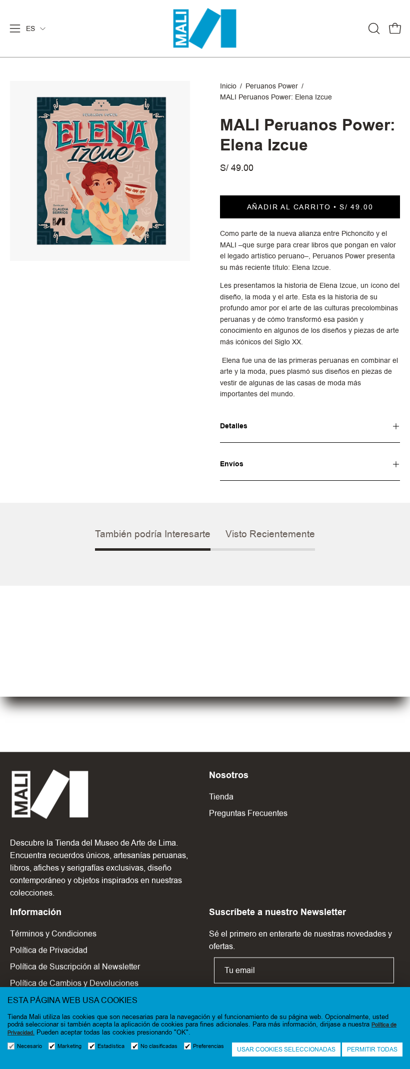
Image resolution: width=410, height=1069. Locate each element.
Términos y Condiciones (53, 934)
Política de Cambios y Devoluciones (74, 983)
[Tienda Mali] (205, 28)
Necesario (29, 1046)
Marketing (70, 1046)
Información (36, 912)
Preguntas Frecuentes (248, 813)
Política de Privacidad (49, 950)
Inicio (228, 86)
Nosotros (228, 775)
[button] (373, 28)
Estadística (111, 1046)
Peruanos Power (272, 86)
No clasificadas (159, 1046)
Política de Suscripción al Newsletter (75, 967)
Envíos (232, 464)
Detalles (234, 426)
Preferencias (208, 1046)
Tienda (221, 797)
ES (31, 28)
